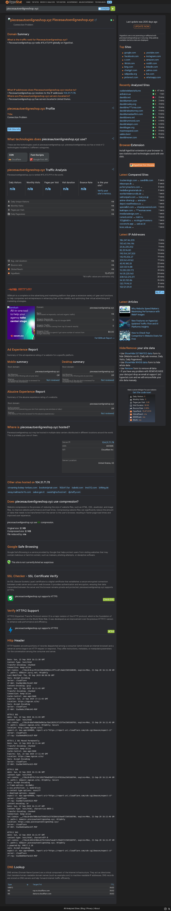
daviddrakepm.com (129, 124)
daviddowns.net (127, 117)
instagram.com (153, 56)
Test (112, 631)
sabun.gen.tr (39, 492)
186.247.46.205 (127, 240)
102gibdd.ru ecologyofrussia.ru (136, 220)
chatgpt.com (130, 70)
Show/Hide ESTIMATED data (138, 353)
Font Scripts (37, 155)
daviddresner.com (128, 137)
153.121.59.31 (126, 287)
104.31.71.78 (69, 93)
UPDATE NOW (142, 26)
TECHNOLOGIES (100, 2)
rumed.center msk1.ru (131, 217)
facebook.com (131, 56)
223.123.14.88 (126, 267)
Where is (38, 427)
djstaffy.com (74, 492)
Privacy (90, 908)
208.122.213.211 (127, 277)
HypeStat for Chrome (143, 165)
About (97, 908)
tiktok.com (129, 63)
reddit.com (151, 63)
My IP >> (160, 292)
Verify (23, 610)
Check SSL (108, 599)
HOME (28, 2)
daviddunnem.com (128, 101)
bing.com (128, 67)
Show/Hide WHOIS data (136, 362)
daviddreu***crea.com (130, 107)
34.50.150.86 (126, 280)
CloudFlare (16, 159)
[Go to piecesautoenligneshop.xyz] (95, 20)
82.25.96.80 (125, 250)
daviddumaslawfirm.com (131, 114)
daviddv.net (125, 97)
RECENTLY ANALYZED (47, 2)
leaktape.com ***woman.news (135, 210)
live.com (150, 74)
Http (16, 640)
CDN (11, 155)
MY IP (109, 2)
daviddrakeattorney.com (131, 111)
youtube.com (152, 52)
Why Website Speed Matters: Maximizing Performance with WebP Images (145, 311)
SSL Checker (32, 576)
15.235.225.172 (127, 270)
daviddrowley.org (128, 104)
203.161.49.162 (126, 260)
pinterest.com (131, 77)
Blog (83, 908)
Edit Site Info (14, 129)
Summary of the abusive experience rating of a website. (32, 397)
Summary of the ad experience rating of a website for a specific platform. (40, 355)
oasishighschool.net (56, 492)
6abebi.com (77, 487)
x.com (127, 59)
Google (22, 547)
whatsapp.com (153, 77)
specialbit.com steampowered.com (138, 207)
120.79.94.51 (126, 283)
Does (43, 501)
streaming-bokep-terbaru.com (22, 487)
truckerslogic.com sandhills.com (136, 180)
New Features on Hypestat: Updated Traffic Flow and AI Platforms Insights (144, 323)
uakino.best (125, 134)
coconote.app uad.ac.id (132, 224)
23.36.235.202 (126, 247)
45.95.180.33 (126, 263)
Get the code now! (142, 392)
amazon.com (152, 59)
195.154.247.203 (127, 253)
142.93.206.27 (126, 257)
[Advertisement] (60, 67)
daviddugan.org (127, 127)
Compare (105, 8)
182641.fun (64, 487)
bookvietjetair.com (48, 487)
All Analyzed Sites (71, 908)
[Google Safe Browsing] (9, 562)
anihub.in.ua (125, 94)
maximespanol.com (129, 131)
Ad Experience (22, 349)
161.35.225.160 (127, 273)
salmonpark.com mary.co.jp (134, 197)
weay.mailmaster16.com (19, 492)
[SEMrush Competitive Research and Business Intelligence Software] (19, 289)
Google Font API (40, 159)
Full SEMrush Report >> (104, 338)
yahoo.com (151, 70)
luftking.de (103, 487)
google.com (130, 52)
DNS (16, 867)
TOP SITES (35, 2)
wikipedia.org (130, 74)
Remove (129, 368)
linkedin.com (152, 67)
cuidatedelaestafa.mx (130, 90)
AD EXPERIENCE (72, 2)
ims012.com (91, 487)
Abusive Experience (26, 391)
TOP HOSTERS (60, 2)
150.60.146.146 (127, 243)
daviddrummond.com (130, 121)
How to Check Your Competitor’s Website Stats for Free (146, 336)
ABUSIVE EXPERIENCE (86, 2)
